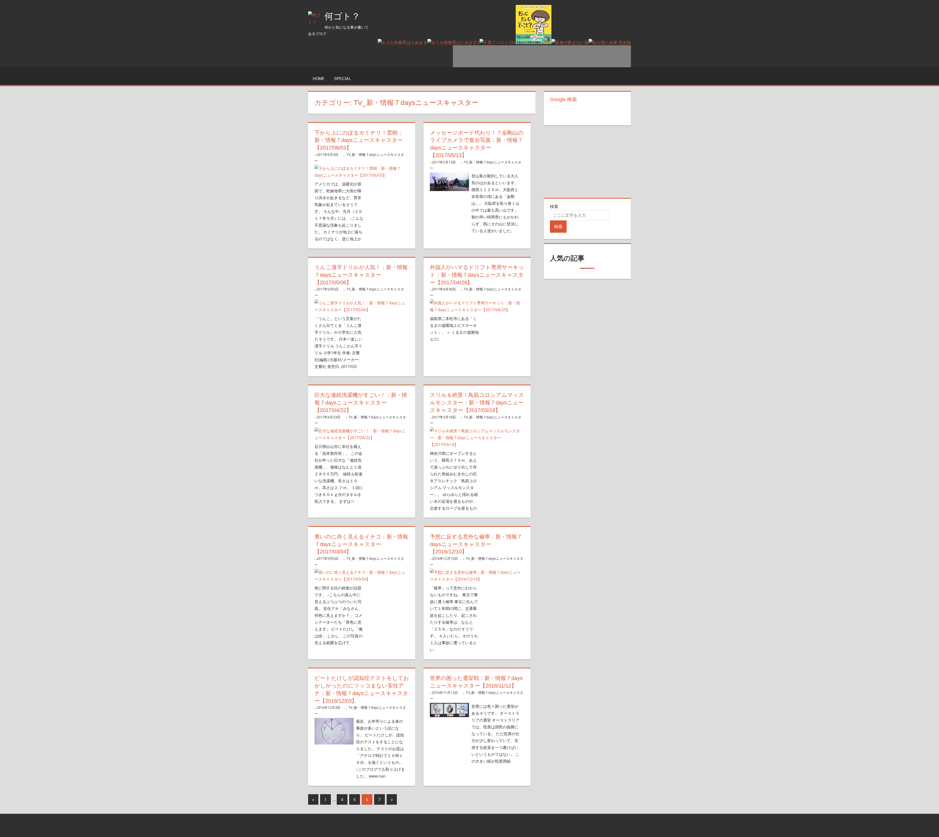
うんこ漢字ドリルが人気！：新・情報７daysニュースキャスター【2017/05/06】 (361, 275)
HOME (318, 79)
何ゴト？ (342, 16)
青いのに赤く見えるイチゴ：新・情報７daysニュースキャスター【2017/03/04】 (361, 544)
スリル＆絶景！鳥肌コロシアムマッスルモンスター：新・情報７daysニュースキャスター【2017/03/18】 (477, 402)
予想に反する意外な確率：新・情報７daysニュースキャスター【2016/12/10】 (476, 544)
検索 (554, 206)
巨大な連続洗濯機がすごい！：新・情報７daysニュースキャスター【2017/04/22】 (360, 402)
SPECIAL (342, 79)
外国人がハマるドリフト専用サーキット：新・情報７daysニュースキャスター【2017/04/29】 (477, 275)
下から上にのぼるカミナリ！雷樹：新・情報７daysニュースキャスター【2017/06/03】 (358, 140)
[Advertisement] (542, 56)
